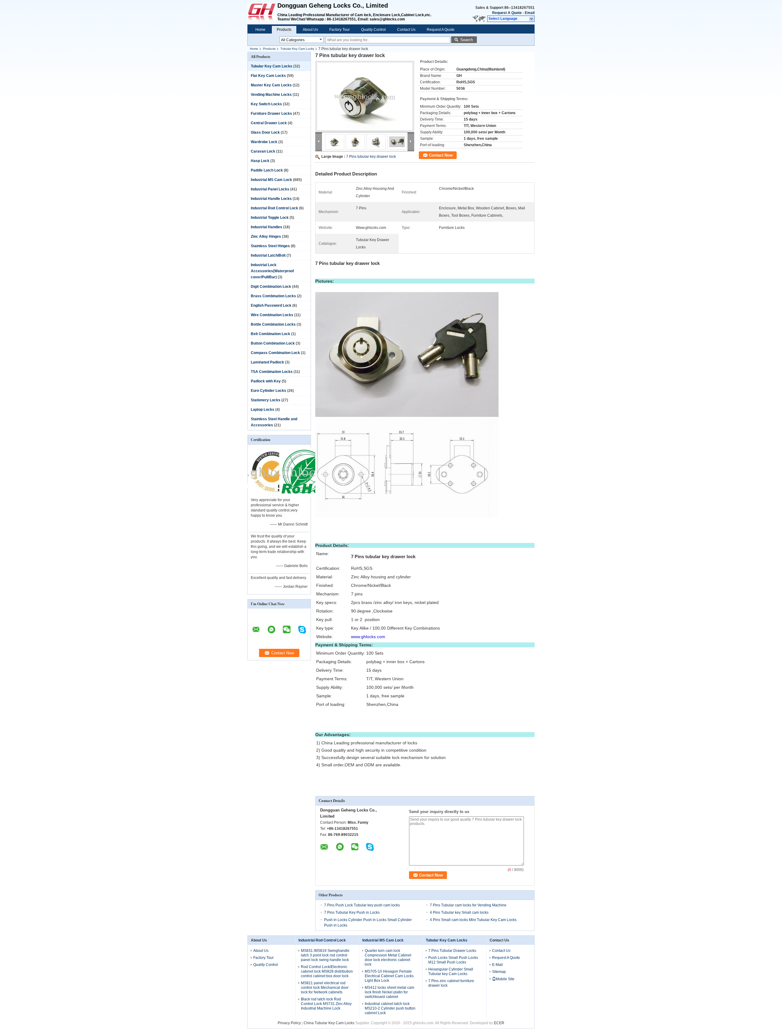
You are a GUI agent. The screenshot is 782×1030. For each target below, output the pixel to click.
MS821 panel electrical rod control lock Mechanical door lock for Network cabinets (325, 987)
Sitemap (499, 972)
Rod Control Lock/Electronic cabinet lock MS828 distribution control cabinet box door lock (327, 971)
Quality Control (373, 29)
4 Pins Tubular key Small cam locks (459, 912)
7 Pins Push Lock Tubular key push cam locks (362, 905)
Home (260, 29)
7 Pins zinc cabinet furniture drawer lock (451, 983)
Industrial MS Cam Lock (271, 180)
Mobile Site (505, 979)
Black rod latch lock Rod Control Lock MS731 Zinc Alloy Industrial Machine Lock (326, 1003)
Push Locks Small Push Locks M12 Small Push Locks (453, 960)
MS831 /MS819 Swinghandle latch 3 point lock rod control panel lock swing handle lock (325, 955)
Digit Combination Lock (271, 286)
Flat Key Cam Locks (268, 76)
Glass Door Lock (265, 132)
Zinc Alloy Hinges (266, 236)
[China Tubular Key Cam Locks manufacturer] (262, 12)
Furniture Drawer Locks (271, 113)
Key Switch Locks (266, 104)
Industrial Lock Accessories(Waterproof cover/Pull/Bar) (272, 271)
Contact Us (406, 29)
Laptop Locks (262, 409)
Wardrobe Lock (264, 142)
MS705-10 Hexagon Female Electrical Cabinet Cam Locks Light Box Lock (389, 976)
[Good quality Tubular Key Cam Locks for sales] (272, 495)
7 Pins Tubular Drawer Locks (452, 951)
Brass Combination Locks (273, 296)
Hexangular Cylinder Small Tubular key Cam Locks (450, 971)
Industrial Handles (266, 227)
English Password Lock (271, 305)
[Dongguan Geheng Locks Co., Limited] (531, 19)
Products (284, 29)
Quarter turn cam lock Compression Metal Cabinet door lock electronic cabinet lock (388, 958)
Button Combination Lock (273, 343)
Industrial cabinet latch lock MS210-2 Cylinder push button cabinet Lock (390, 1008)
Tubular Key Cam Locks (297, 48)
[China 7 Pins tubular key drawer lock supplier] (364, 96)
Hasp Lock (260, 161)
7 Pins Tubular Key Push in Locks (352, 912)
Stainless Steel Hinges (270, 246)
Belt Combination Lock (270, 334)
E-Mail (497, 965)
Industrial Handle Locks (271, 199)
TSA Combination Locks (272, 372)
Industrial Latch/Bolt (268, 255)
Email (530, 13)
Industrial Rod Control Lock (274, 208)
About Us (310, 29)
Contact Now (441, 155)
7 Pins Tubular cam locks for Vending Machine (468, 905)
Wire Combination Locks (272, 315)
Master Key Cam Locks (271, 85)
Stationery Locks (265, 400)
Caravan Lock (263, 151)
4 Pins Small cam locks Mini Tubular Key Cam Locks (473, 920)
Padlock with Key (266, 381)
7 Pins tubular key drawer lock (371, 156)
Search (466, 40)
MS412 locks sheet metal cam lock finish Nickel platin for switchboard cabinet (389, 992)
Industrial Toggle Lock (270, 217)
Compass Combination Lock (275, 353)
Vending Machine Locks (271, 94)
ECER (499, 1023)
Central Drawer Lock (269, 123)
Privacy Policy (289, 1023)
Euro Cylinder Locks (268, 391)
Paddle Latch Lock (267, 170)
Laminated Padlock (267, 362)
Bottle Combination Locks (273, 324)
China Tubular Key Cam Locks (329, 1023)
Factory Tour (339, 29)
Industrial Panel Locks (270, 189)
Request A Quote (507, 13)
